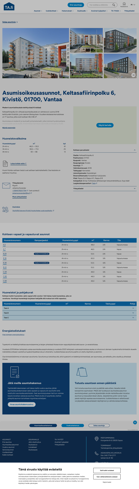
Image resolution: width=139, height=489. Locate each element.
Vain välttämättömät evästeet (107, 477)
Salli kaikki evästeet (107, 470)
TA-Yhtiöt (115, 11)
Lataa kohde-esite (17, 163)
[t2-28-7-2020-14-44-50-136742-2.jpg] (86, 40)
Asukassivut (124, 6)
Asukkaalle (81, 11)
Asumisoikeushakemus (43, 425)
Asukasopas (32, 450)
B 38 (5, 263)
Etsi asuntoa (7, 442)
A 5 (4, 245)
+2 (133, 75)
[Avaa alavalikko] (41, 11)
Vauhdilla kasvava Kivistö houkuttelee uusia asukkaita (33, 211)
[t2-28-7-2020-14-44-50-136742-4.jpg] (86, 66)
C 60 (5, 276)
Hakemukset (67, 11)
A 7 (4, 249)
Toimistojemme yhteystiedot (111, 448)
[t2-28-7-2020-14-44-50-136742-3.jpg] (120, 40)
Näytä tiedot (107, 482)
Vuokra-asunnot (8, 447)
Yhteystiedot (129, 11)
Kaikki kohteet (7, 455)
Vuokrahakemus (72, 425)
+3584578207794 (20, 191)
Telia (95, 183)
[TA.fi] (9, 6)
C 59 (5, 272)
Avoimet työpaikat (98, 11)
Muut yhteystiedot (19, 197)
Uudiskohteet (51, 11)
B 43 (5, 267)
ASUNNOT (6, 440)
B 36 (4, 258)
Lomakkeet (32, 447)
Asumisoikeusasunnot (10, 445)
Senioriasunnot (8, 450)
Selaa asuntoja (99, 425)
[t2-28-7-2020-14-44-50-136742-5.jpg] (120, 66)
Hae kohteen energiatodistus (13, 335)
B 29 (4, 254)
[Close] (135, 422)
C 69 (5, 281)
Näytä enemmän (8, 128)
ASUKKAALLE (33, 440)
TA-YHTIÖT (59, 440)
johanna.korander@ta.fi (25, 193)
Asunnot (37, 11)
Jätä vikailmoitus (34, 442)
